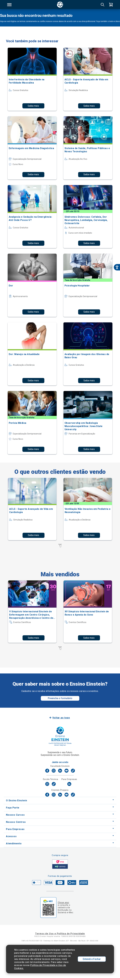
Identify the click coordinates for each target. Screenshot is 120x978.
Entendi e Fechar (92, 959)
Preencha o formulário (60, 698)
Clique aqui (63, 902)
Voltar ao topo (61, 717)
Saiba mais (33, 105)
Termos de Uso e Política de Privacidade (60, 933)
